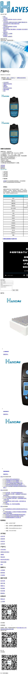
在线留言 (10, 36)
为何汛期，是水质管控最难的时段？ (14, 492)
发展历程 (10, 19)
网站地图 (11, 629)
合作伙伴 (19, 19)
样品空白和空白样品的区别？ (13, 479)
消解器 (19, 22)
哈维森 (4, 181)
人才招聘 (10, 33)
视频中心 (15, 29)
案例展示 (3, 593)
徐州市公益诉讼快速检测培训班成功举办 (15, 514)
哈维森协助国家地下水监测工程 (13, 517)
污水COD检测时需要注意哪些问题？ (14, 483)
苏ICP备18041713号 (21, 627)
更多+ (2, 476)
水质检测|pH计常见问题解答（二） (14, 480)
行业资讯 (15, 26)
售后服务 (19, 29)
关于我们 (5, 18)
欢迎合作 (5, 32)
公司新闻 (5, 26)
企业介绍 (5, 19)
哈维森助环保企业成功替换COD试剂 (14, 516)
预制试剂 (23, 22)
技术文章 (5, 29)
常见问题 (24, 29)
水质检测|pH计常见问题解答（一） (14, 482)
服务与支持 (6, 28)
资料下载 (10, 29)
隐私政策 (3, 629)
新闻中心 (5, 25)
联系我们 (5, 35)
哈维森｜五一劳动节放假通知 (13, 504)
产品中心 (5, 20)
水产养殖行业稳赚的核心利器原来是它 (15, 496)
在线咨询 (3, 166)
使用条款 (7, 629)
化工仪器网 (15, 625)
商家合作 (5, 33)
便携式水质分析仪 (13, 22)
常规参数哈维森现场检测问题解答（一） (15, 484)
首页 (4, 16)
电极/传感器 (14, 23)
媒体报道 (10, 26)
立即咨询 (3, 165)
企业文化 (15, 19)
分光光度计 (6, 22)
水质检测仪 (8, 625)
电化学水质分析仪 (7, 88)
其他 (18, 23)
